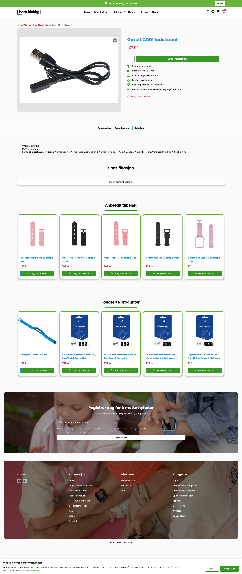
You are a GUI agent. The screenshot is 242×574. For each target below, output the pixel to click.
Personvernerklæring (31, 570)
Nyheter (177, 510)
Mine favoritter (128, 480)
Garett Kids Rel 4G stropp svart (162, 257)
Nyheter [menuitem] (132, 12)
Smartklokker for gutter (185, 485)
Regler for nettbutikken (80, 485)
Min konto (126, 485)
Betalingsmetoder (78, 505)
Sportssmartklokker (183, 495)
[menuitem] (102, 12)
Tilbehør (27, 25)
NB (221, 3)
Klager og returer (77, 495)
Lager (176, 480)
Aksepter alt (229, 569)
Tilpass (212, 569)
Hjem (19, 25)
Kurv (123, 490)
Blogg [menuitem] (155, 12)
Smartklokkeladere (41, 25)
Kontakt (73, 521)
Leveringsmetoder (78, 490)
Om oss (73, 480)
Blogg (72, 516)
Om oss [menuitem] (144, 12)
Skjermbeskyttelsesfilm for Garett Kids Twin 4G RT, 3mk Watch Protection (203, 358)
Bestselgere (179, 505)
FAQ (71, 510)
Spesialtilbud (179, 516)
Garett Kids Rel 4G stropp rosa (120, 257)
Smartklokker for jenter (184, 490)
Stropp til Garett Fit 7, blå (33, 354)
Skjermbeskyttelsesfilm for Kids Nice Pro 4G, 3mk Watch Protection (161, 358)
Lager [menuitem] (87, 12)
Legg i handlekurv (177, 58)
